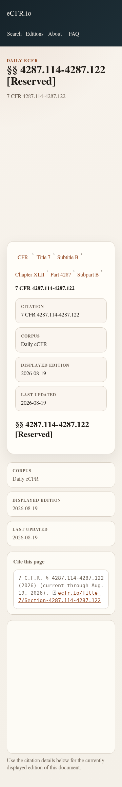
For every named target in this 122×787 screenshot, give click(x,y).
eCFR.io (19, 13)
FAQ (74, 33)
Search (14, 33)
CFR (23, 257)
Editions (34, 33)
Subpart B (88, 274)
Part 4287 (60, 274)
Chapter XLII (29, 274)
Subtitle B (68, 257)
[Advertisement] (61, 177)
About (55, 33)
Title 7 (43, 257)
